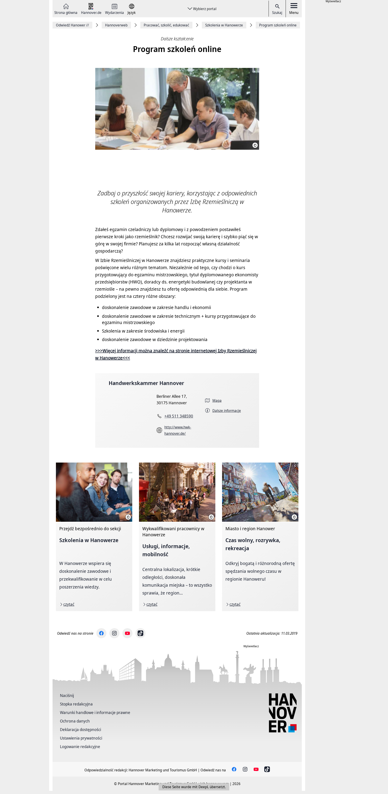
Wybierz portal (204, 8)
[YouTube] (127, 633)
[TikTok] (140, 633)
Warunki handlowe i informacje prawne (95, 712)
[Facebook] (101, 633)
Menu (293, 12)
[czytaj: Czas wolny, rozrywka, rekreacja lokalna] (260, 537)
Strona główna (65, 12)
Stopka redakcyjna (76, 704)
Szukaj (277, 12)
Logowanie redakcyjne (80, 746)
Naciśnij (67, 695)
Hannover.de (91, 12)
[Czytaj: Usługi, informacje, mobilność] (177, 537)
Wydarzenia (114, 12)
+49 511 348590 (178, 416)
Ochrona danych (75, 721)
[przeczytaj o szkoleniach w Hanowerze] (94, 537)
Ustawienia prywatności (81, 738)
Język (132, 12)
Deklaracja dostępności (80, 729)
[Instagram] (114, 633)
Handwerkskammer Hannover (146, 383)
